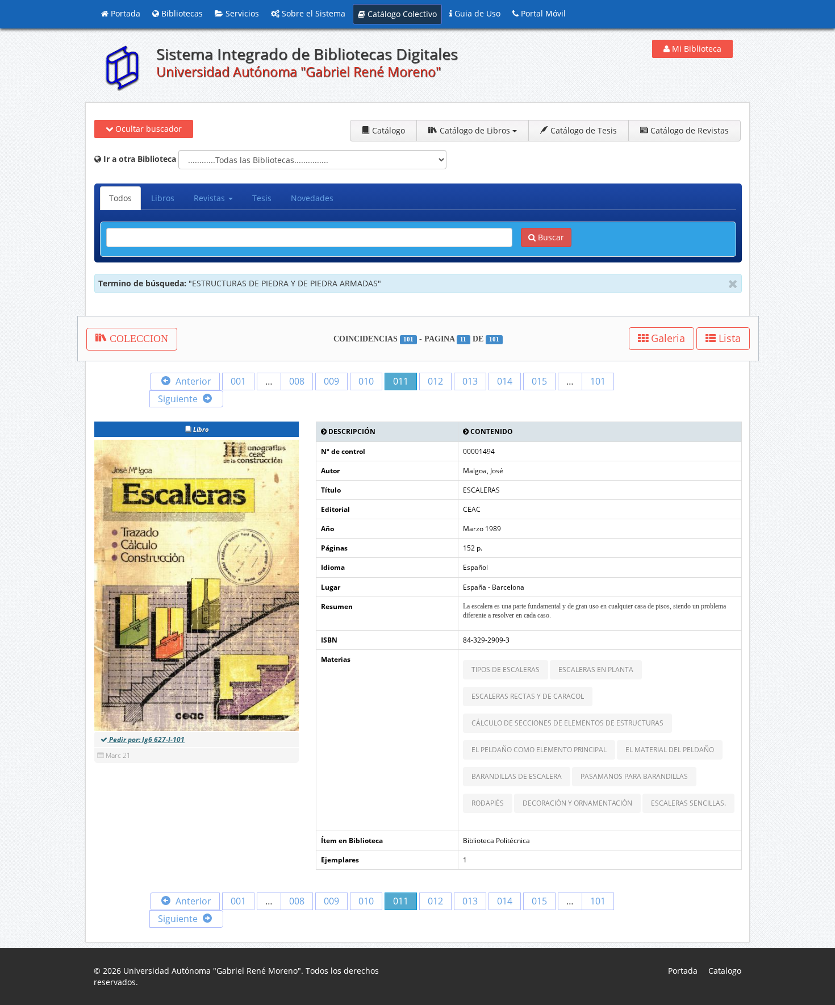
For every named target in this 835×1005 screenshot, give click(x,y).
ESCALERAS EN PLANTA (595, 669)
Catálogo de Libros (474, 130)
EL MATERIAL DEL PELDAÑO (669, 749)
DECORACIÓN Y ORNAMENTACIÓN (577, 803)
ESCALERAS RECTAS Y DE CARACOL (527, 696)
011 (400, 381)
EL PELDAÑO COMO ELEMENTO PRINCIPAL (539, 749)
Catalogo (724, 970)
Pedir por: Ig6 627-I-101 (146, 739)
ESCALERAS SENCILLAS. (688, 803)
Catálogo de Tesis (582, 130)
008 (296, 381)
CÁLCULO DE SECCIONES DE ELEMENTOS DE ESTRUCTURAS (567, 723)
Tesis (262, 198)
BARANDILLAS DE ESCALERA (516, 776)
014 (504, 381)
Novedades (312, 198)
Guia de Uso (476, 13)
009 (331, 381)
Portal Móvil (542, 13)
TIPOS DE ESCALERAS (505, 669)
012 (435, 381)
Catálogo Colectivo (401, 14)
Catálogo (387, 130)
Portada (124, 13)
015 (539, 381)
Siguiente (179, 399)
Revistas (210, 198)
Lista (728, 338)
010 (366, 381)
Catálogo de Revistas (688, 130)
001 (238, 381)
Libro (199, 429)
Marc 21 (118, 755)
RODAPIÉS (487, 803)
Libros (162, 198)
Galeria (666, 338)
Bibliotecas (181, 13)
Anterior (192, 381)
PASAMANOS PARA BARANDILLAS (634, 776)
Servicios (241, 13)
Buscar (550, 237)
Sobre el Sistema (312, 13)
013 (470, 381)
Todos (120, 198)
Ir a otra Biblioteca (138, 158)
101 (598, 381)
